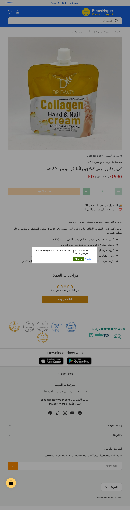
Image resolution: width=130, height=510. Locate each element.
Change (78, 259)
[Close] (94, 250)
